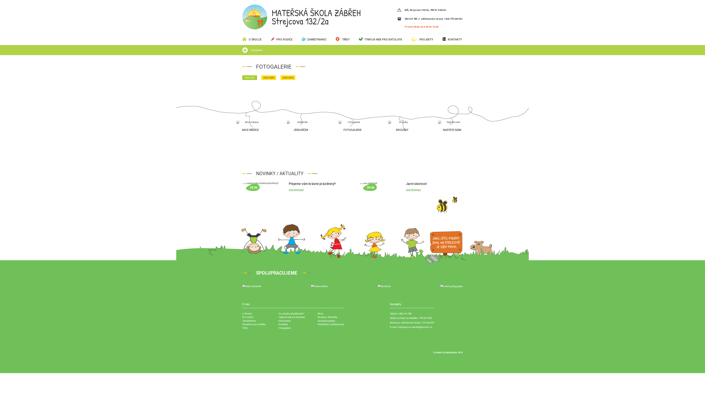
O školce (255, 39)
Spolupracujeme (326, 320)
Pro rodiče (284, 39)
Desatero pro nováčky (254, 324)
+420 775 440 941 (453, 18)
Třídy (346, 39)
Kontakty (455, 39)
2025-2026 (268, 77)
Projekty (426, 39)
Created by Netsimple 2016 (448, 352)
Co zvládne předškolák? (291, 313)
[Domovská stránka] (245, 50)
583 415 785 (411, 18)
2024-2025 (287, 77)
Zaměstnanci (316, 39)
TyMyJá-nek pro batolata (383, 39)
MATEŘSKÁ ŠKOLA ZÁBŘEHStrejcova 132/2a (316, 17)
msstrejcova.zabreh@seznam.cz (414, 327)
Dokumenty (285, 320)
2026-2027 (249, 77)
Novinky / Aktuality (327, 317)
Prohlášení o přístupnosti (331, 324)
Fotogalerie (256, 50)
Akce (320, 313)
